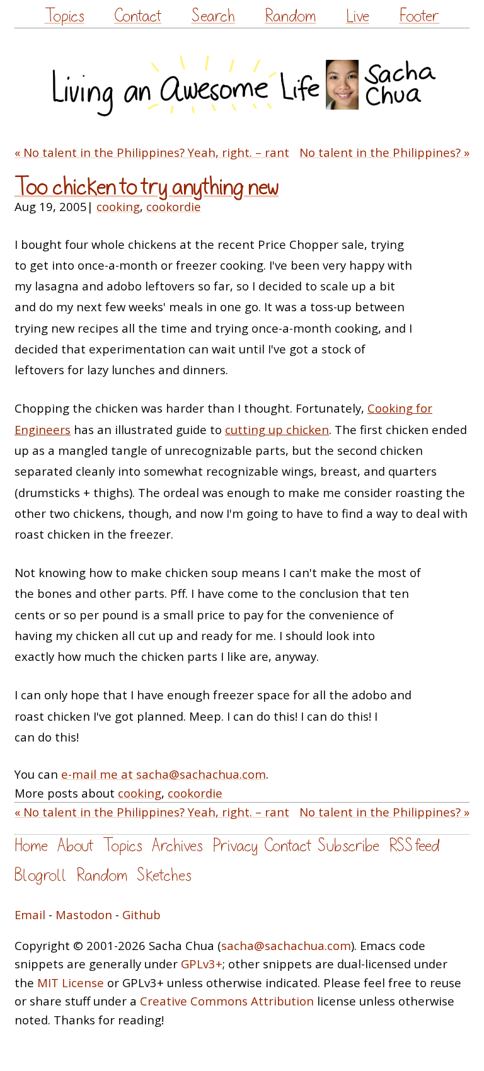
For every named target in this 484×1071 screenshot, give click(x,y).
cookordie (173, 206)
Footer (419, 16)
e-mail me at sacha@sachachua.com (163, 774)
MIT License (70, 982)
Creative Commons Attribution (227, 1001)
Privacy (235, 845)
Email (29, 914)
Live (357, 16)
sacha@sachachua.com (286, 945)
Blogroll (40, 875)
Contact (137, 16)
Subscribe (348, 845)
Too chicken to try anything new (146, 186)
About (75, 845)
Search (213, 16)
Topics (64, 16)
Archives (177, 845)
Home (31, 845)
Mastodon (83, 914)
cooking (118, 206)
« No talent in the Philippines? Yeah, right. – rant (151, 152)
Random (290, 16)
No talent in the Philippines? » (384, 152)
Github (141, 914)
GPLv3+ (201, 963)
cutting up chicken (277, 429)
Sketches (164, 875)
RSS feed (414, 845)
